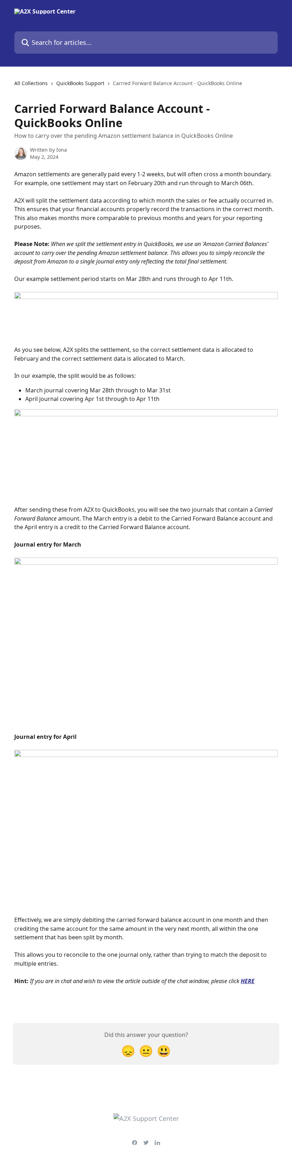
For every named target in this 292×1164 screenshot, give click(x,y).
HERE (248, 981)
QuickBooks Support (80, 83)
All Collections (31, 83)
